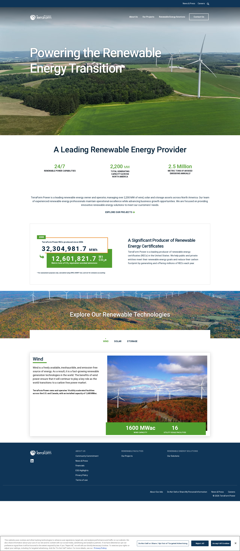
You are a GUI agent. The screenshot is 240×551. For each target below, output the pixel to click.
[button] (208, 3)
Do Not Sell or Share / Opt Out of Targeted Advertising (162, 543)
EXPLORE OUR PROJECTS (119, 212)
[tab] (105, 341)
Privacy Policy (100, 548)
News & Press (189, 3)
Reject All (200, 543)
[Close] (235, 543)
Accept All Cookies (220, 543)
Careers (201, 3)
